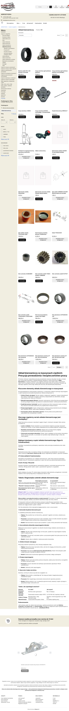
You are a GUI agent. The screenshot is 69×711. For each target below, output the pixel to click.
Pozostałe (3, 91)
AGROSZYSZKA (4, 26)
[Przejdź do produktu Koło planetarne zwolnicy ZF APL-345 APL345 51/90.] (60, 339)
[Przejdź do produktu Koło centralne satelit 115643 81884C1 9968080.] (43, 257)
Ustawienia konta (39, 702)
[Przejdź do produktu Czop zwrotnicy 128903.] (26, 94)
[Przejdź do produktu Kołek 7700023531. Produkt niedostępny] (60, 216)
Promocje (3, 98)
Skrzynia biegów (6, 35)
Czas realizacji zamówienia (7, 698)
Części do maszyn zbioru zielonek (8, 68)
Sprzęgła (4, 64)
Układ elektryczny (6, 38)
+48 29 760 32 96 (7, 16)
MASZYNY (3, 95)
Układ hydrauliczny (6, 45)
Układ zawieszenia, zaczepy (8, 59)
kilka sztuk (5, 148)
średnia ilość (6, 153)
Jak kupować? (21, 698)
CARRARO (5, 134)
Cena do (11, 119)
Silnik (3, 65)
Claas (4, 136)
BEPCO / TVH (6, 131)
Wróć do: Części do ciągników (8, 107)
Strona (58, 35)
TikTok (54, 702)
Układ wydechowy (6, 57)
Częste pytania (21, 700)
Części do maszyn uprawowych (8, 67)
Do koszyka (22, 76)
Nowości (3, 96)
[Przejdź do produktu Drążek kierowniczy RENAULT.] (60, 94)
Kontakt (54, 703)
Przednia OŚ (6, 50)
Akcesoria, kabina (6, 37)
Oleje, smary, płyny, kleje (6, 84)
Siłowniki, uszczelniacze (9, 48)
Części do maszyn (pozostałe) (7, 79)
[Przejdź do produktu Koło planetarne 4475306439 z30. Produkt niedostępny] (60, 298)
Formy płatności (4, 699)
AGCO (4, 129)
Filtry (3, 40)
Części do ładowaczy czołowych (8, 77)
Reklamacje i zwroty (5, 702)
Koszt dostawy (4, 700)
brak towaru (6, 145)
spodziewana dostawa (8, 150)
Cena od (3, 119)
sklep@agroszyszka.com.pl (9, 20)
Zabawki (3, 93)
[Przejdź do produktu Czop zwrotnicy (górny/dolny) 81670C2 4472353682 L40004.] (60, 54)
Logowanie (38, 698)
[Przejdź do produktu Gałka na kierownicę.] (43, 134)
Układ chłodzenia (6, 41)
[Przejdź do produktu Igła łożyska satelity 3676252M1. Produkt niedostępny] (26, 175)
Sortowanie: (21, 32)
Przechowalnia (39, 700)
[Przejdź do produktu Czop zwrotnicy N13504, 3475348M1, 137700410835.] (43, 94)
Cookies (20, 699)
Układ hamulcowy (6, 43)
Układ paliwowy (5, 56)
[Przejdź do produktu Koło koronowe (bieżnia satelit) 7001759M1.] (43, 298)
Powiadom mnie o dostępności (26, 157)
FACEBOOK (55, 700)
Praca (54, 699)
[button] (50, 7)
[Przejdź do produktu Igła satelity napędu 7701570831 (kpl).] (26, 216)
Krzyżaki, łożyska (8, 51)
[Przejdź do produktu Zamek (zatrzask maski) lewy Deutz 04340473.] (34, 648)
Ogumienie (3, 90)
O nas (54, 698)
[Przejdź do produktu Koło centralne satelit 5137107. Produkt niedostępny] (60, 257)
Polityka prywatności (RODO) (24, 702)
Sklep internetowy (33, 709)
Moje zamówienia (39, 699)
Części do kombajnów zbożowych (8, 73)
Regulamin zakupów (22, 703)
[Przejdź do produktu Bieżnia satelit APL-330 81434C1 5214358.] (26, 54)
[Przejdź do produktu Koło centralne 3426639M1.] (26, 257)
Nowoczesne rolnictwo (6, 88)
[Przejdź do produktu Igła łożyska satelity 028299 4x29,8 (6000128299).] (60, 134)
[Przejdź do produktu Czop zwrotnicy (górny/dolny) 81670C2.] (43, 54)
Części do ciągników (13, 26)
